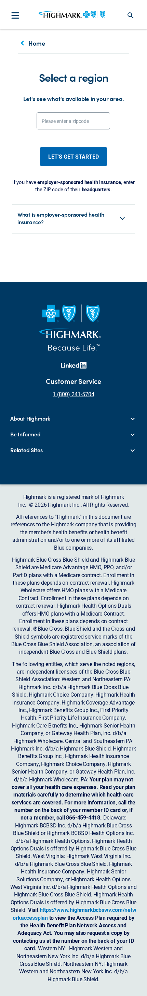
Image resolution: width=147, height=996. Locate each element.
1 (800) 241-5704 (73, 394)
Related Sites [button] (26, 450)
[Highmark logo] (72, 14)
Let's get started (73, 156)
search (130, 15)
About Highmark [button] (30, 418)
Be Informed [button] (25, 434)
